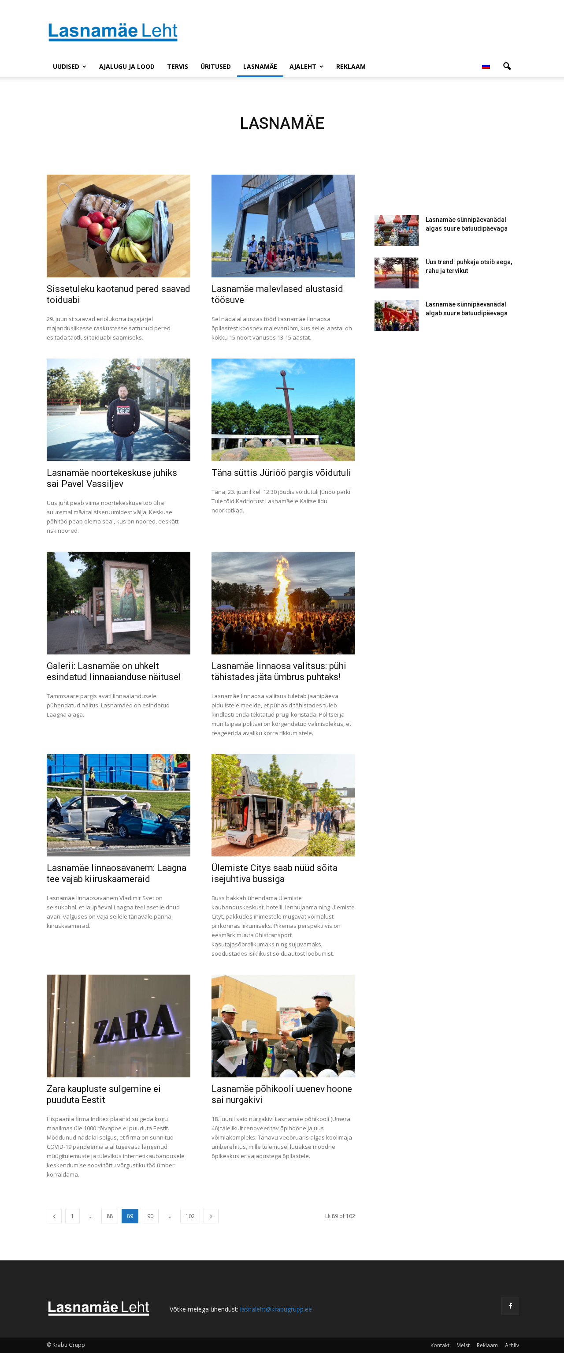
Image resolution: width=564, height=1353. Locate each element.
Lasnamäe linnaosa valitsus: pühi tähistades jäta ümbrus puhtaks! (279, 671)
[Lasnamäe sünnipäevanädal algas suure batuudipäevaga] (397, 230)
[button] (506, 66)
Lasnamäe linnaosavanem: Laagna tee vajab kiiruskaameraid (116, 873)
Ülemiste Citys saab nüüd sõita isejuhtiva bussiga (275, 873)
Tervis (177, 66)
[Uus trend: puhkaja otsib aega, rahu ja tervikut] (397, 273)
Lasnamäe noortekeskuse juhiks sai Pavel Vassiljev (112, 478)
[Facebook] (510, 1306)
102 (190, 1216)
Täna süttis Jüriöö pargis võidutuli (281, 472)
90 (150, 1216)
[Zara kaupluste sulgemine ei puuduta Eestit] (118, 1026)
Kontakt (439, 1345)
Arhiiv (512, 1345)
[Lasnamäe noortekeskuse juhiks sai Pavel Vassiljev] (118, 410)
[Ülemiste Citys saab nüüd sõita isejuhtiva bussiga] (283, 805)
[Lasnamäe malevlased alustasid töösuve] (283, 226)
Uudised (66, 66)
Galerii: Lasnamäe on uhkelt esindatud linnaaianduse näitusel (114, 671)
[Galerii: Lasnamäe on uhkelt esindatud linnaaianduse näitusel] (118, 603)
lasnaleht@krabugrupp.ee (276, 1309)
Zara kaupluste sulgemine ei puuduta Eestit (104, 1094)
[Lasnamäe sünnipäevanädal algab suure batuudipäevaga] (397, 315)
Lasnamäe (260, 66)
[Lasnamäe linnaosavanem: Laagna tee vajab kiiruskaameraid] (118, 805)
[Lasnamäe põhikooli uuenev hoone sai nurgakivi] (283, 1026)
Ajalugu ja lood (127, 66)
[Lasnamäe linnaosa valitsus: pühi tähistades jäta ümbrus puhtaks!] (283, 603)
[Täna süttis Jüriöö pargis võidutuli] (283, 410)
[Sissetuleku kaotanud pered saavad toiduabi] (118, 226)
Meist (463, 1345)
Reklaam (351, 66)
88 (110, 1216)
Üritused (215, 66)
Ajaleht (302, 66)
